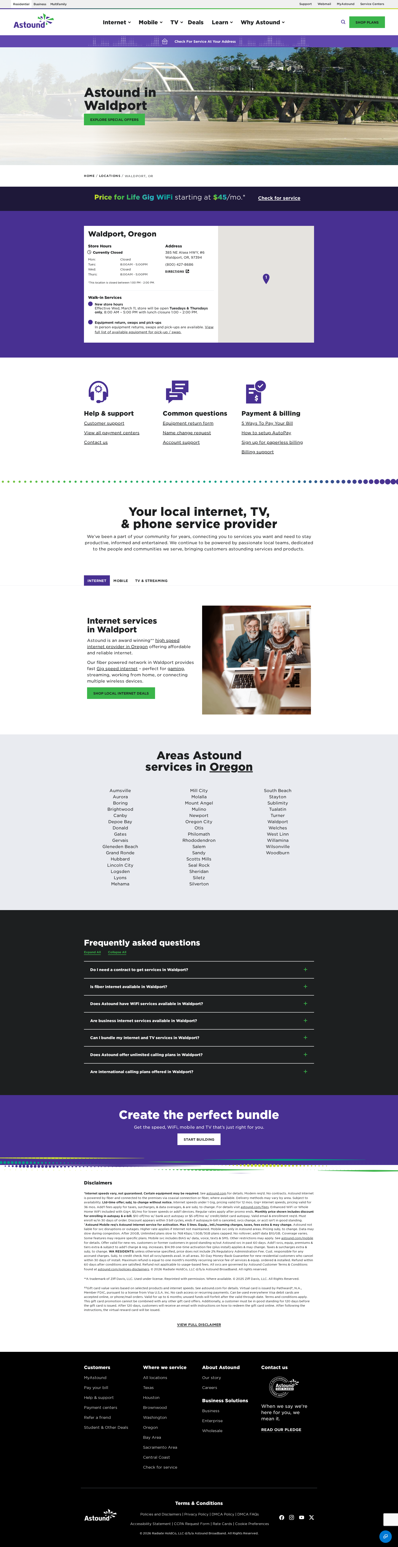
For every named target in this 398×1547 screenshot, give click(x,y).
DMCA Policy (223, 1514)
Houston (151, 1397)
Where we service (165, 1367)
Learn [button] (220, 22)
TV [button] (174, 22)
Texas (148, 1387)
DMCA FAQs (248, 1514)
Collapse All (117, 952)
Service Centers (372, 4)
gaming (175, 668)
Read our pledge (281, 1429)
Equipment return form (188, 423)
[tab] (97, 580)
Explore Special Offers (114, 119)
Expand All (92, 952)
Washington (155, 1417)
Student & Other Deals (106, 1427)
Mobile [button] (148, 22)
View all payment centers (112, 432)
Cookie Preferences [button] (252, 1523)
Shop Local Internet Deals (121, 693)
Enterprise (212, 1420)
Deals (196, 22)
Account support (181, 442)
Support (305, 4)
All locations (155, 1377)
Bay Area (152, 1437)
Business (40, 4)
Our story (211, 1377)
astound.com (216, 1193)
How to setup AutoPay (266, 432)
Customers (97, 1367)
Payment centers (100, 1407)
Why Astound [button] (260, 22)
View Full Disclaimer (199, 1324)
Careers (209, 1387)
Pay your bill (96, 1387)
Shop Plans (367, 22)
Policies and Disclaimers (160, 1514)
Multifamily (58, 4)
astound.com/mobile (297, 1238)
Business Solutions (225, 1400)
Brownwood (155, 1407)
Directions (174, 271)
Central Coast (156, 1457)
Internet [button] (114, 22)
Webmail (324, 4)
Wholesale (212, 1430)
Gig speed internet (117, 668)
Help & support (99, 1397)
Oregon (231, 766)
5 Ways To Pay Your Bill (267, 423)
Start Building (199, 1139)
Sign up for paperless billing (272, 442)
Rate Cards (222, 1523)
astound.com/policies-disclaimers (123, 1269)
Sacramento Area (160, 1447)
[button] (266, 279)
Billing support (257, 451)
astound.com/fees (255, 1207)
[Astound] (34, 22)
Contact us (96, 442)
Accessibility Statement (150, 1523)
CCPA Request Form (192, 1523)
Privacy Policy (196, 1514)
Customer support (104, 423)
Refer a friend (97, 1417)
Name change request (187, 432)
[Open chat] (385, 1536)
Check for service (160, 1467)
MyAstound (345, 4)
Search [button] (342, 22)
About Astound (221, 1367)
